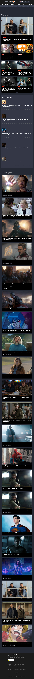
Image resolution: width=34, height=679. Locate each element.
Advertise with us (17, 669)
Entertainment (12, 4)
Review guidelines (23, 669)
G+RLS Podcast (26, 6)
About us (9, 669)
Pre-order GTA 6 (12, 6)
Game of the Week (19, 6)
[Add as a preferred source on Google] (11, 660)
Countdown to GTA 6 (6, 6)
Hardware (18, 4)
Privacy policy (22, 664)
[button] (28, 2)
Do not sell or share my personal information (17, 672)
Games (6, 4)
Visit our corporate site (21, 657)
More (23, 4)
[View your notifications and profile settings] (26, 2)
